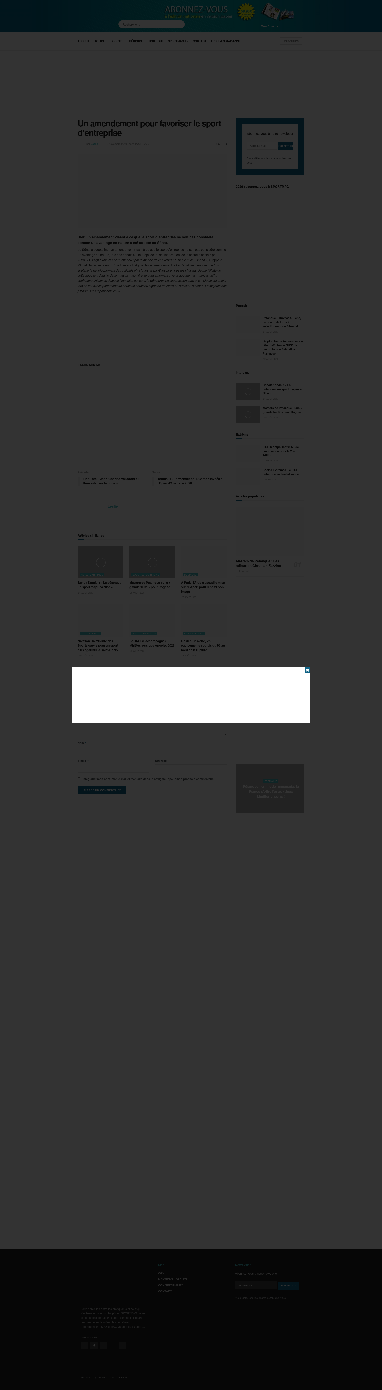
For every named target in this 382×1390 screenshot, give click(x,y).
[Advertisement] (191, 695)
